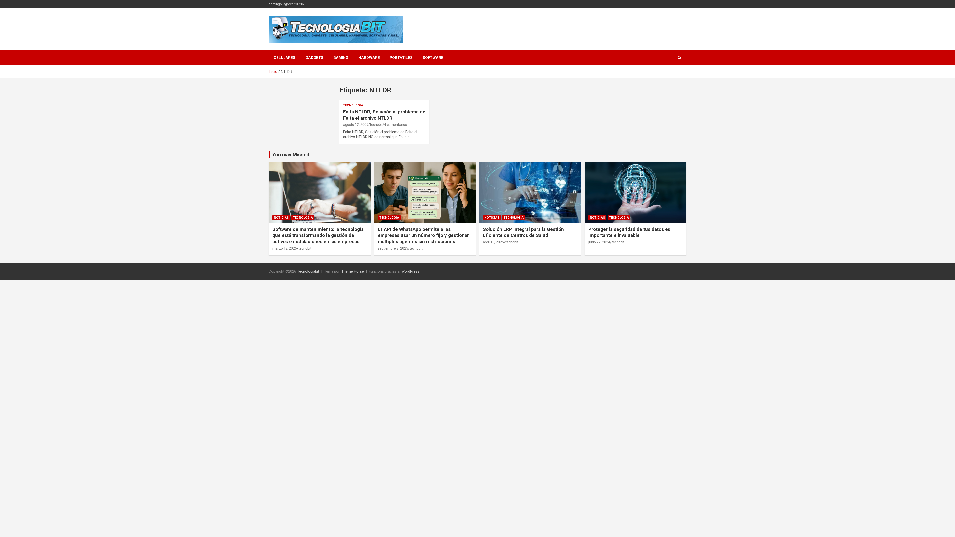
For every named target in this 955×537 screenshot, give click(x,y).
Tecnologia (353, 105)
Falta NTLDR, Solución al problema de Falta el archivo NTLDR (384, 115)
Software (433, 57)
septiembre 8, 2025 (393, 248)
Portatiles (401, 57)
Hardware (369, 57)
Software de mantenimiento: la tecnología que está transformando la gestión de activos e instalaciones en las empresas (318, 235)
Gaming (340, 57)
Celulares (284, 57)
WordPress (410, 271)
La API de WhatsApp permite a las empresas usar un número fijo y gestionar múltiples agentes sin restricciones (423, 235)
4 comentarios (395, 125)
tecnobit (376, 125)
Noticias (281, 217)
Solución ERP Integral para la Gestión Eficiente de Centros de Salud (523, 232)
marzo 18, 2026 (284, 248)
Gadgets (314, 57)
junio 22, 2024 (599, 242)
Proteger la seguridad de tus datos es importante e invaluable (629, 232)
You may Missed (290, 155)
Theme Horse (352, 271)
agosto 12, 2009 (355, 125)
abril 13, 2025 (493, 242)
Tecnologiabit (308, 271)
